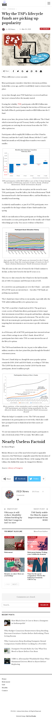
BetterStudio (31, 716)
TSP (19, 104)
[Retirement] (14, 543)
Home (4, 679)
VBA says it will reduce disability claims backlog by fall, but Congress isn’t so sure (13, 517)
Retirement (45, 29)
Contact (5, 690)
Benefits (5, 688)
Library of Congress (15, 468)
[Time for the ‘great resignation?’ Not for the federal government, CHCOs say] (37, 565)
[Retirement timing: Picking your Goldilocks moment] (37, 543)
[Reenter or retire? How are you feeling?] (14, 565)
